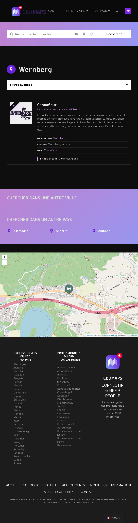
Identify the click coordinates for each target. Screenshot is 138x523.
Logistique (63, 417)
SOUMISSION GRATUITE (40, 485)
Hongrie (18, 413)
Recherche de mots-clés (11, 34)
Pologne (18, 442)
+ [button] (5, 257)
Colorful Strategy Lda (76, 502)
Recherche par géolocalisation (91, 34)
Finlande (18, 403)
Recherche (114, 34)
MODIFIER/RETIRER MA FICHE (111, 485)
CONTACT (87, 492)
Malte (16, 435)
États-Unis (19, 399)
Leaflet (90, 335)
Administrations (66, 367)
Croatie (17, 389)
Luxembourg (21, 431)
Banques (62, 374)
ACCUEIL (12, 485)
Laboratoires (64, 413)
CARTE (53, 10)
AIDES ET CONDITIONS (59, 492)
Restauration (64, 445)
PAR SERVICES (75, 10)
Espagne (18, 396)
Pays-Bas (18, 438)
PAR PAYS (100, 10)
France (17, 406)
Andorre (18, 367)
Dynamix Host (106, 499)
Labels (61, 409)
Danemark (19, 392)
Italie (16, 420)
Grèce (17, 410)
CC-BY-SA (133, 335)
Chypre (17, 385)
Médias (61, 420)
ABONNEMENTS (73, 485)
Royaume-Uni (21, 456)
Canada (17, 382)
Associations (64, 371)
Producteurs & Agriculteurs (59, 159)
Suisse (17, 463)
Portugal (18, 445)
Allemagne (19, 364)
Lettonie (18, 424)
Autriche (18, 371)
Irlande (17, 417)
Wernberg (59, 138)
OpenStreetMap (110, 335)
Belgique (18, 374)
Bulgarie (18, 378)
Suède (17, 459)
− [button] (5, 262)
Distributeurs (64, 399)
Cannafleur (50, 150)
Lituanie (18, 428)
